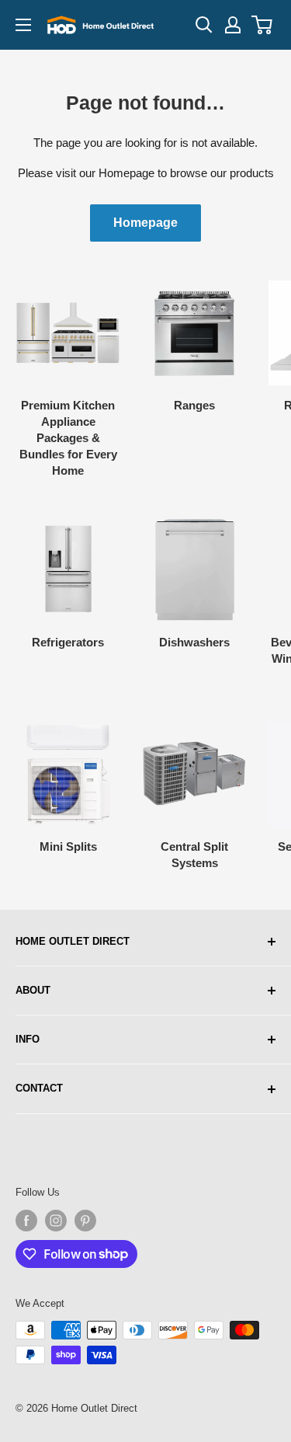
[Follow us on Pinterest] (85, 1220)
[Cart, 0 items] (262, 25)
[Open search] (204, 24)
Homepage (145, 222)
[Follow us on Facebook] (26, 1220)
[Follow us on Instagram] (56, 1220)
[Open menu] (23, 25)
